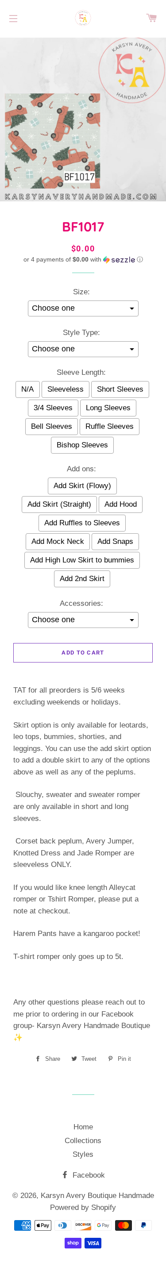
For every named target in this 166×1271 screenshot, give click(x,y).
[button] (83, 259)
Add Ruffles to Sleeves (82, 523)
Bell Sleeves (51, 426)
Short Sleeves (120, 389)
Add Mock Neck (57, 541)
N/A (27, 389)
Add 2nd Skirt (82, 578)
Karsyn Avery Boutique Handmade (97, 1195)
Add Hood (120, 504)
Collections (83, 1140)
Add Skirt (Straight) (59, 504)
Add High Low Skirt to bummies (82, 560)
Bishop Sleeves (82, 445)
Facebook (87, 1175)
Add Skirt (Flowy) (82, 485)
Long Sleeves (108, 408)
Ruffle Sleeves (109, 426)
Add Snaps (115, 541)
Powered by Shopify (83, 1207)
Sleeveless (65, 389)
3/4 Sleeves (53, 408)
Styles (83, 1154)
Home (83, 1127)
